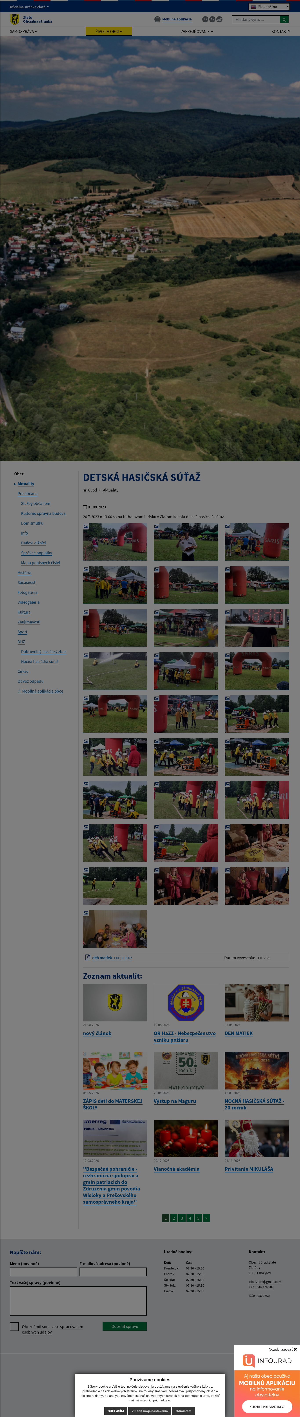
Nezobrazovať (281, 1349)
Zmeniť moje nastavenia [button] (150, 1411)
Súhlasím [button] (116, 1411)
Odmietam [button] (183, 1411)
